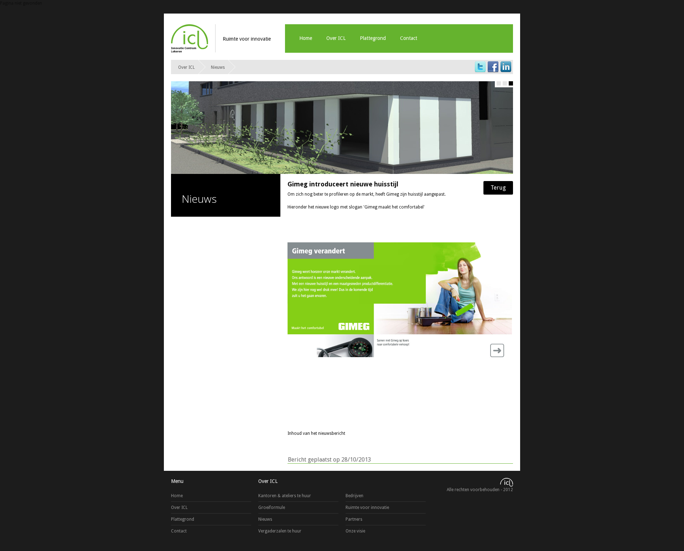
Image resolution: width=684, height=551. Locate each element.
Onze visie (355, 531)
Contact (408, 38)
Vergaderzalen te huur (279, 531)
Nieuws (218, 67)
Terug (498, 187)
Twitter (480, 67)
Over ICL (336, 38)
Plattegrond (373, 38)
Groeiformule (271, 507)
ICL (189, 38)
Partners (354, 519)
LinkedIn (506, 67)
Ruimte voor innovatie (367, 507)
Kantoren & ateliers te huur (284, 495)
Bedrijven (354, 495)
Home (305, 38)
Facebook (493, 67)
